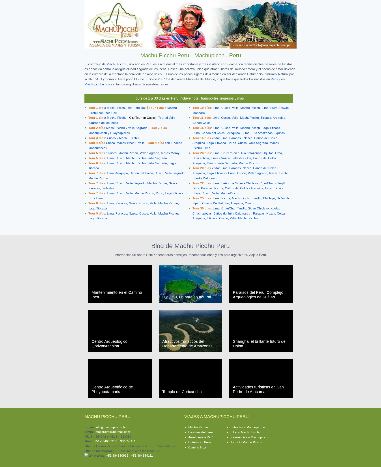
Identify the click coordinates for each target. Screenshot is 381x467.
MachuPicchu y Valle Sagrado (118, 128)
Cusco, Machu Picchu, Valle (116, 143)
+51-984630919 (105, 441)
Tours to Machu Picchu (246, 442)
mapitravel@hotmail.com (112, 431)
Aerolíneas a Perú (200, 437)
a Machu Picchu (107, 117)
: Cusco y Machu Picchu (113, 138)
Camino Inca (197, 447)
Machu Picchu (116, 64)
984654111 (128, 441)
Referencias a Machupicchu (249, 437)
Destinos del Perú (200, 432)
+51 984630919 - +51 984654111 (129, 455)
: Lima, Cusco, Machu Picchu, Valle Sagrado (127, 158)
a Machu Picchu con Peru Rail (117, 107)
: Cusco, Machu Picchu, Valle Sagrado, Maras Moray (133, 153)
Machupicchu (94, 84)
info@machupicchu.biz (111, 427)
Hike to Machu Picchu (245, 432)
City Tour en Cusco (142, 117)
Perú (149, 64)
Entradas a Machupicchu (247, 427)
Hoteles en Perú (199, 442)
